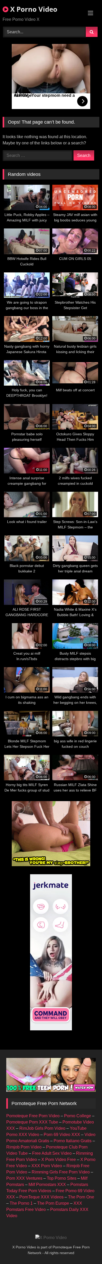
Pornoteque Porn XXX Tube (32, 1122)
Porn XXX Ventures (24, 1178)
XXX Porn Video (46, 1166)
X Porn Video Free (58, 1159)
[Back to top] (86, 1248)
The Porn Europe (53, 1203)
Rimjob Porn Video (24, 1147)
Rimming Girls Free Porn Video (61, 1172)
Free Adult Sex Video (52, 1153)
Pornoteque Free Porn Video (33, 1116)
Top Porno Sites (61, 1178)
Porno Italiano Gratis (73, 1141)
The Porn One (81, 1197)
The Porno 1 (21, 1203)
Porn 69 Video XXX (62, 1134)
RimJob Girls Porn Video (42, 1128)
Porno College (77, 1116)
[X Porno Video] (51, 1238)
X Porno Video (32, 9)
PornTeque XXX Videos (41, 1197)
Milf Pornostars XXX (47, 1184)
